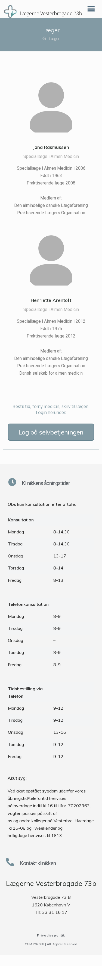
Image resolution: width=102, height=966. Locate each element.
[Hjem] (44, 39)
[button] (51, 432)
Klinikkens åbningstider (46, 483)
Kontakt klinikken (37, 863)
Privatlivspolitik (51, 935)
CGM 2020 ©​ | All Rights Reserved (51, 944)
